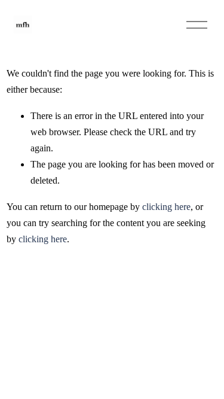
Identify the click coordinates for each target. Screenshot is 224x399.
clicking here (166, 207)
